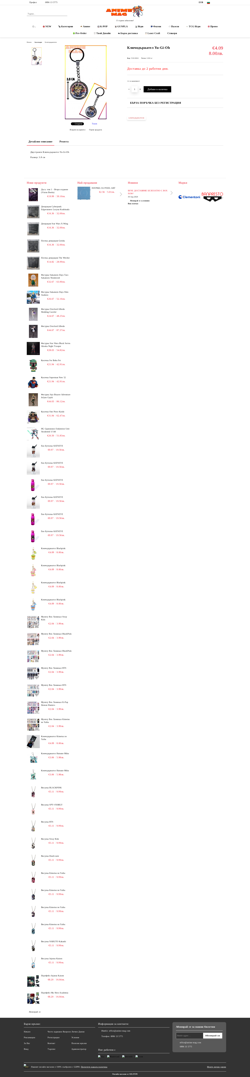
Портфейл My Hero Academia (54, 993)
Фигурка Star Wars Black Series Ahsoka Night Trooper (55, 344)
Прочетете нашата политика (94, 1067)
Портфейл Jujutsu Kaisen (52, 976)
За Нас (27, 1043)
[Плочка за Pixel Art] (83, 193)
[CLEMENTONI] (190, 197)
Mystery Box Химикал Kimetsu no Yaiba (55, 720)
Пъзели (175, 26)
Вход (26, 1049)
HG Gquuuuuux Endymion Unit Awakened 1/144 (55, 430)
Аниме (86, 26)
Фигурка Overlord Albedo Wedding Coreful (53, 310)
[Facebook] (217, 2)
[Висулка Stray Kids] (33, 844)
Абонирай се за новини (139, 201)
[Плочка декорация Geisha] (33, 245)
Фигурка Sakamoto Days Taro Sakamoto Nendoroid (54, 276)
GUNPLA (122, 26)
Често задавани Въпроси (59, 1032)
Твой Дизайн (103, 33)
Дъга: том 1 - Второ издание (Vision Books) (54, 191)
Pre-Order (81, 33)
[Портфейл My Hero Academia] (33, 997)
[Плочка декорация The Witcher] (33, 263)
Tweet (94, 124)
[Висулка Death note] (33, 861)
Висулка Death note (50, 856)
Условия (75, 1037)
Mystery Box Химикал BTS (53, 668)
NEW (48, 26)
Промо (214, 26)
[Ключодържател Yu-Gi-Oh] (85, 118)
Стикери (172, 33)
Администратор (78, 1049)
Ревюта (64, 141)
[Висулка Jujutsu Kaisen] (33, 963)
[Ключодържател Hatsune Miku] (33, 758)
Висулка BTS (47, 822)
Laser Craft (154, 33)
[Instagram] (221, 2)
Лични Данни (78, 1032)
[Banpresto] (212, 197)
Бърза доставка (129, 33)
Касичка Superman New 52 (53, 377)
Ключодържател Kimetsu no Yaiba (54, 737)
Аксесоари (38, 42)
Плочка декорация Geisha (53, 241)
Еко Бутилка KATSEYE (52, 446)
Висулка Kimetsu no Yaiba (53, 873)
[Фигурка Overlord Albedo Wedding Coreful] (33, 314)
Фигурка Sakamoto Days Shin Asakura (54, 293)
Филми (157, 26)
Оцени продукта (95, 130)
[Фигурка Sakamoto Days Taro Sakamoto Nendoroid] (33, 280)
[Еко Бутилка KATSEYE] (33, 451)
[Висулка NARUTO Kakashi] (33, 946)
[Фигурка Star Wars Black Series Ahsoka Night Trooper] (33, 348)
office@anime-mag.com (119, 1031)
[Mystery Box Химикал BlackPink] (33, 639)
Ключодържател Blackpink (53, 548)
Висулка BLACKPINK (51, 788)
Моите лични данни (216, 1067)
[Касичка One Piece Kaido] (33, 416)
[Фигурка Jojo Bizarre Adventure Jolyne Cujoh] (33, 399)
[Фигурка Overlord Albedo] (33, 331)
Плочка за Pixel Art (103, 188)
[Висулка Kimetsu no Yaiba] (33, 878)
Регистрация (53, 1037)
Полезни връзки (79, 1043)
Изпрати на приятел (78, 130)
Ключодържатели (51, 42)
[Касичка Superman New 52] (33, 382)
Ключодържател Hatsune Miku (55, 753)
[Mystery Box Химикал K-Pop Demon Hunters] (33, 707)
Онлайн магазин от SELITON (125, 1074)
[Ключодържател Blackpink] (33, 553)
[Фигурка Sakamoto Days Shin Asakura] (33, 297)
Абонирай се (35, 1012)
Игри (140, 26)
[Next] (120, 194)
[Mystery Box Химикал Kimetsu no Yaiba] (33, 724)
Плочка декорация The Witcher (55, 258)
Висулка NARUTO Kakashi (53, 941)
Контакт (51, 1043)
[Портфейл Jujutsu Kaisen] (33, 980)
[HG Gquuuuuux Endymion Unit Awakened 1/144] (33, 433)
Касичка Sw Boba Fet (51, 360)
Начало (29, 42)
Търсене (51, 1049)
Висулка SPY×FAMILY (52, 805)
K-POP (104, 26)
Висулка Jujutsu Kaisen (51, 959)
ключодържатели (136, 118)
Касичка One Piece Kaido (52, 412)
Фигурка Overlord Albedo (53, 326)
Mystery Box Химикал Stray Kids (54, 618)
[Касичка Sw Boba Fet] (33, 365)
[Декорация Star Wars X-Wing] (33, 228)
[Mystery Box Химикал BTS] (33, 673)
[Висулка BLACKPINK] (33, 792)
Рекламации (29, 1037)
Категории (67, 26)
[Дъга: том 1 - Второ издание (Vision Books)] (33, 194)
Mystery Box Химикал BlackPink (56, 634)
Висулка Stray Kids (50, 839)
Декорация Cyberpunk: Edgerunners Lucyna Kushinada (55, 208)
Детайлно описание (41, 141)
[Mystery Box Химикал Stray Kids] (33, 621)
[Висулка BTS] (33, 827)
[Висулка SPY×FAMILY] (33, 809)
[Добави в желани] (221, 82)
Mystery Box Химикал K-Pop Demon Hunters (54, 703)
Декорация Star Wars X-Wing (54, 224)
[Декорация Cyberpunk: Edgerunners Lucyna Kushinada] (33, 211)
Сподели (78, 124)
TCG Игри (194, 26)
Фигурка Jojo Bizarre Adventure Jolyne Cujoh (55, 396)
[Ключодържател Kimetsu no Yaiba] (33, 741)
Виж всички (133, 204)
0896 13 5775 (51, 2)
